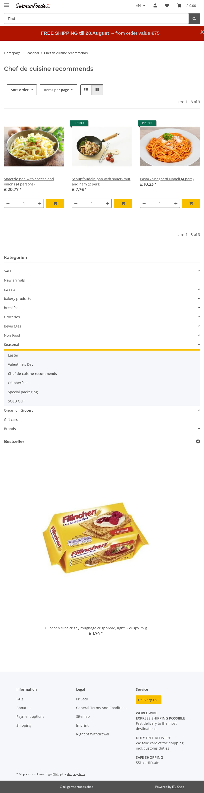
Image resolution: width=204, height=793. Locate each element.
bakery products (17, 298)
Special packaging (23, 392)
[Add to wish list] (55, 124)
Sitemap (83, 716)
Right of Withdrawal (92, 734)
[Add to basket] (55, 203)
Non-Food (12, 335)
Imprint (82, 725)
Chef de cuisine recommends (32, 373)
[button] (155, 5)
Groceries (12, 317)
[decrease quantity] (8, 203)
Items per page (56, 89)
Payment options (30, 716)
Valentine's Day (20, 364)
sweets (9, 289)
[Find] (194, 18)
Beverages (12, 326)
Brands (10, 428)
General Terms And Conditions (101, 707)
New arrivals (14, 280)
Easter (13, 355)
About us (23, 707)
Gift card (11, 419)
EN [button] (138, 5)
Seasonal (11, 344)
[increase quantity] (40, 203)
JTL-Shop (178, 787)
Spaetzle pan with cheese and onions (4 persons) (29, 181)
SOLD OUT (16, 401)
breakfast (12, 307)
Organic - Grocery (18, 410)
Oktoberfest (18, 382)
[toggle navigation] (6, 3)
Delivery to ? (148, 699)
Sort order (20, 89)
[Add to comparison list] (42, 124)
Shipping (23, 725)
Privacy (82, 699)
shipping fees (76, 774)
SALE (8, 271)
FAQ (19, 699)
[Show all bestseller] (198, 441)
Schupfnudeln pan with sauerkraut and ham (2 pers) (101, 181)
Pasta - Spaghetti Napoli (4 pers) (167, 179)
